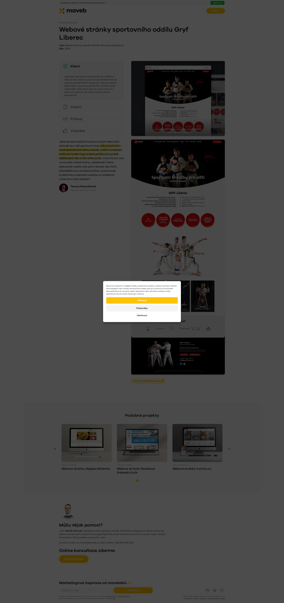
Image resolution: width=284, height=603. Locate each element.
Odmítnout (142, 315)
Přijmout (142, 300)
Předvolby (142, 308)
